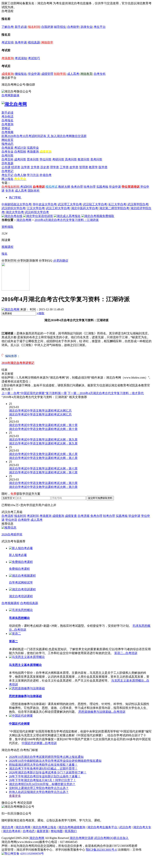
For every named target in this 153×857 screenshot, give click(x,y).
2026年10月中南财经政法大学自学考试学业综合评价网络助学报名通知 (55, 760)
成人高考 (73, 73)
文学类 (35, 167)
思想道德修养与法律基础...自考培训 (101, 711)
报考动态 (7, 143)
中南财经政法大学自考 (16, 204)
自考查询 (7, 124)
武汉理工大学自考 (70, 204)
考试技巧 (34, 58)
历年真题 (7, 163)
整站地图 (57, 831)
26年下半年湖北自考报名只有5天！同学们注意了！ (42, 780)
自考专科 (100, 73)
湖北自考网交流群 (81, 838)
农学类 (73, 167)
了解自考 (7, 26)
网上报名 (7, 178)
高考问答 (71, 159)
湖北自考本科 (12, 831)
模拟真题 (34, 42)
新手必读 (21, 26)
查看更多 (15, 795)
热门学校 (15, 197)
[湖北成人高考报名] (67, 216)
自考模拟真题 (29, 603)
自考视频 (7, 132)
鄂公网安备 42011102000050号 (24, 853)
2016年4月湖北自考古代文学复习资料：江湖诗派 (67, 219)
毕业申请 (34, 73)
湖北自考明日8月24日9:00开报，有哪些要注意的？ (42, 784)
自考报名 (7, 120)
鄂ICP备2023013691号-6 (101, 849)
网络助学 (47, 42)
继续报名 (21, 73)
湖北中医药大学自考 (84, 208)
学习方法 (33, 175)
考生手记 (7, 175)
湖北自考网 (23, 219)
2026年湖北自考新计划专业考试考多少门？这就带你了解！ (48, 772)
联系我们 (71, 831)
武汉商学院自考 (137, 204)
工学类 (64, 167)
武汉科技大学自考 (37, 212)
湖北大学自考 (15, 212)
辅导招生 (60, 26)
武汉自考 (125, 827)
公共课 (5, 167)
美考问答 (96, 159)
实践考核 (102, 186)
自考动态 (29, 831)
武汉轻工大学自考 (95, 204)
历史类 (44, 167)
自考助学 (73, 26)
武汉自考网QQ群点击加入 (111, 838)
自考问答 (7, 155)
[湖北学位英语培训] (38, 216)
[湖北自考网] (14, 104)
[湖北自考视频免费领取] (97, 216)
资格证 (5, 128)
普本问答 (33, 159)
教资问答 (84, 159)
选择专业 (86, 26)
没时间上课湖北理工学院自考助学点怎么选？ (39, 788)
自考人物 (20, 175)
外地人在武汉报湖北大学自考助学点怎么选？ (39, 792)
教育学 (93, 167)
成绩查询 (7, 73)
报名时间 (34, 26)
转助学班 (60, 73)
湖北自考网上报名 (44, 827)
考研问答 (58, 159)
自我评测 (47, 26)
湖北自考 (7, 827)
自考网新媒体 (10, 95)
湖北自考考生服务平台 (102, 827)
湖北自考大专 (142, 827)
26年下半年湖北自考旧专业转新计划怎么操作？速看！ (45, 776)
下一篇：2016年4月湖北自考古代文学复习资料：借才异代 (106, 393)
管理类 (83, 167)
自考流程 (7, 515)
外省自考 (45, 175)
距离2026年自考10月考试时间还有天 (26, 136)
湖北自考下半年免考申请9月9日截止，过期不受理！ (43, 768)
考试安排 (7, 42)
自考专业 (7, 151)
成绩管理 (47, 73)
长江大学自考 (117, 204)
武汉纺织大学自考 (13, 208)
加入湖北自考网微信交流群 (69, 136)
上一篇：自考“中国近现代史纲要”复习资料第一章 (34, 393)
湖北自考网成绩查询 (71, 827)
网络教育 (86, 73)
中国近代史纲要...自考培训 (39, 743)
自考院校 (20, 151)
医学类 (103, 167)
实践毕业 (33, 147)
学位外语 (11, 519)
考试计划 (20, 147)
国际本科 (34, 190)
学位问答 (45, 159)
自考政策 (7, 147)
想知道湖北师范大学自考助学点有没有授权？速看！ (43, 764)
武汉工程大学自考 (58, 208)
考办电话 (7, 116)
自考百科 (7, 159)
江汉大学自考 (36, 208)
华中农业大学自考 (45, 204)
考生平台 (100, 26)
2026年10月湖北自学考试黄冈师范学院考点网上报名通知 (46, 756)
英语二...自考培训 (125, 653)
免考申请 (21, 42)
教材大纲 (64, 186)
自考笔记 (7, 171)
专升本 (9, 190)
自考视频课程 (10, 603)
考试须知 (21, 58)
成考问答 (20, 159)
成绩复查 (71, 515)
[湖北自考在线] (11, 216)
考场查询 (7, 58)
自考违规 (84, 515)
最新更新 (43, 831)
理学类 (54, 167)
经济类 (15, 167)
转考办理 (90, 186)
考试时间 (26, 186)
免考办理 (77, 186)
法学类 (25, 167)
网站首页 (7, 139)
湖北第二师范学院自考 (114, 208)
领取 (40, 313)
